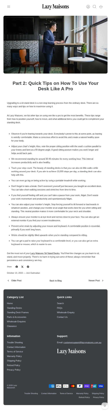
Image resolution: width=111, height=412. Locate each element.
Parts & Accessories (16, 317)
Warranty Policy (14, 356)
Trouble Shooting (15, 342)
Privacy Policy (14, 370)
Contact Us (62, 317)
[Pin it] (28, 266)
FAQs (59, 308)
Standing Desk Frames (18, 312)
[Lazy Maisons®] (55, 7)
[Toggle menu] (10, 6)
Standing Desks (14, 308)
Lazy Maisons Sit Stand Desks (45, 253)
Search (60, 303)
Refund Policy (13, 365)
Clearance (12, 326)
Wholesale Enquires (16, 321)
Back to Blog (56, 280)
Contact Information (16, 347)
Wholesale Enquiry (66, 312)
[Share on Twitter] (22, 266)
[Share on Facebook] (17, 266)
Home (10, 303)
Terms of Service (15, 351)
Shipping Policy (14, 360)
